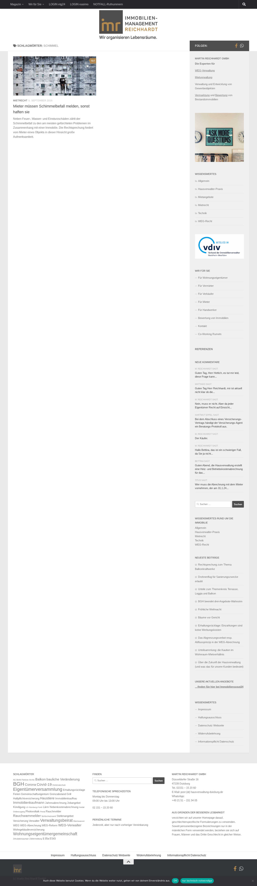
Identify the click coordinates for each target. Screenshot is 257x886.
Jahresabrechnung (55, 802)
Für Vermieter (206, 285)
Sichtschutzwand (48, 816)
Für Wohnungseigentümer (213, 277)
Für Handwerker (207, 309)
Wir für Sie (34, 4)
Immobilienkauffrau (66, 798)
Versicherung (20, 820)
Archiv (32, 780)
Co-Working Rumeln (209, 334)
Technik (202, 213)
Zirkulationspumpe (21, 839)
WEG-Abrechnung (30, 825)
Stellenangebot (65, 815)
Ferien (16, 794)
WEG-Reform (50, 825)
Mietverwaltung (203, 77)
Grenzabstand (58, 794)
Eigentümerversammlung (37, 789)
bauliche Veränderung (63, 779)
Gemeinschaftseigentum (35, 794)
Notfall (81, 807)
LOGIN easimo (79, 4)
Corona (30, 784)
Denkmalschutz (59, 785)
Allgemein (203, 180)
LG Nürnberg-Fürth (34, 807)
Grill (69, 794)
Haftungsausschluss (210, 717)
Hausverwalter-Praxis (210, 188)
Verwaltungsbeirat (56, 820)
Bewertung (221, 95)
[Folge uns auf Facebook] (236, 46)
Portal (42, 812)
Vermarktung (202, 95)
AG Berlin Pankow (20, 780)
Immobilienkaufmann (28, 802)
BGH (18, 784)
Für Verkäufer (206, 293)
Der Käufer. (201, 438)
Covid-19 (44, 784)
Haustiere (47, 798)
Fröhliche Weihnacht (209, 609)
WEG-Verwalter (69, 825)
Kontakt (202, 326)
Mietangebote (205, 197)
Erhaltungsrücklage (74, 789)
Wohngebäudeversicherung (28, 829)
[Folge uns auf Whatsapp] (242, 46)
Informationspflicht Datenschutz (216, 741)
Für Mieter (204, 301)
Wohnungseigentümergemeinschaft (45, 834)
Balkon (40, 779)
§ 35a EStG (49, 838)
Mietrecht (20, 100)
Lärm (46, 806)
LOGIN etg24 (57, 4)
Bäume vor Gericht (209, 617)
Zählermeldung (35, 839)
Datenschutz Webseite (211, 725)
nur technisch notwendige (197, 880)
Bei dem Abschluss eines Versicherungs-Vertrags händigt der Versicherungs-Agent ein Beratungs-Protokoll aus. (218, 423)
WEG (16, 825)
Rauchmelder (53, 811)
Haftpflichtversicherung (26, 798)
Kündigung (19, 806)
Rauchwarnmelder (27, 816)
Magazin (15, 4)
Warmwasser (79, 821)
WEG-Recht (205, 221)
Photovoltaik (33, 811)
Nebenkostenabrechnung (64, 806)
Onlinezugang (19, 812)
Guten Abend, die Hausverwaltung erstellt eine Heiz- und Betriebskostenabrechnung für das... (219, 469)
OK (175, 880)
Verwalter (34, 820)
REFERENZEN (204, 349)
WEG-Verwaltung (205, 70)
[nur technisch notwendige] (252, 880)
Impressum (204, 709)
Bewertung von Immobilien (213, 317)
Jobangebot (73, 802)
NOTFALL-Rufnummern (108, 4)
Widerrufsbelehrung (209, 733)
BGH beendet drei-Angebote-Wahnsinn (220, 601)
